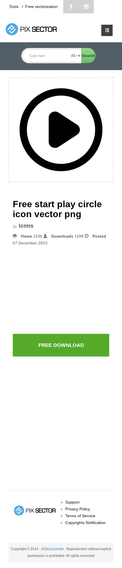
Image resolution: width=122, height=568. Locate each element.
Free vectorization (41, 6)
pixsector (57, 549)
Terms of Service (80, 515)
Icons (26, 225)
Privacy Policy (77, 509)
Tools (14, 6)
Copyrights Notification (85, 522)
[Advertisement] (61, 289)
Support (72, 502)
